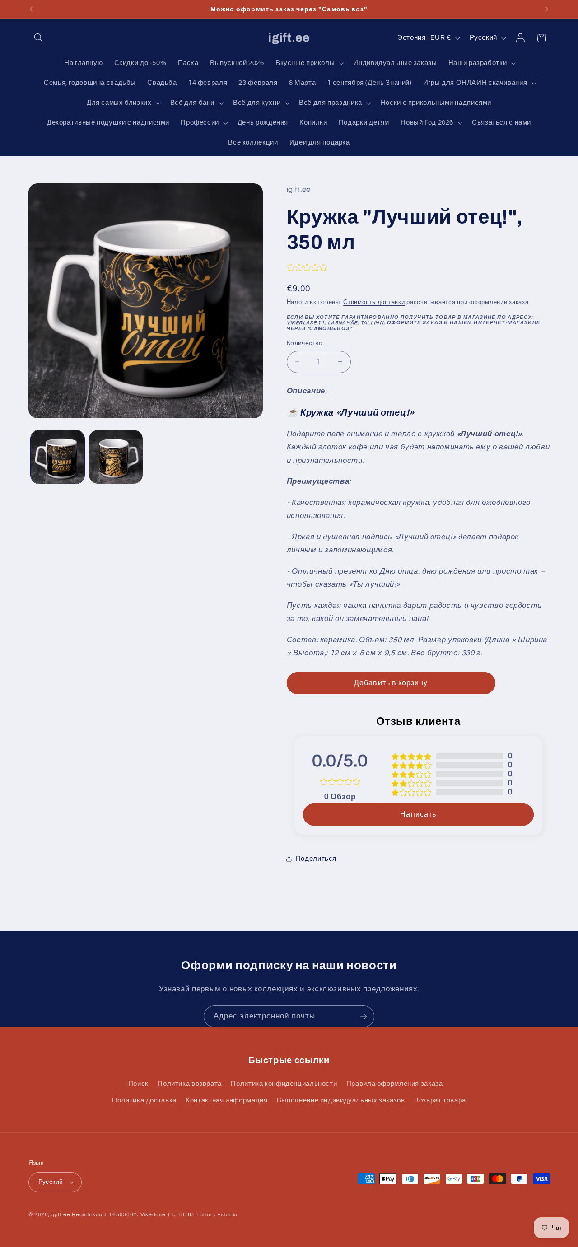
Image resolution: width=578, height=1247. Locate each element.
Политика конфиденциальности (284, 1083)
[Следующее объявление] (547, 9)
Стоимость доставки (374, 302)
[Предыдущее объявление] (31, 9)
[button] (38, 38)
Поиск (138, 1083)
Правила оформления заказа (394, 1083)
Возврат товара (440, 1100)
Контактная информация (226, 1100)
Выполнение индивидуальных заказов (341, 1100)
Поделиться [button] (316, 858)
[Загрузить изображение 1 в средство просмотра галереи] (57, 457)
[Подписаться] (363, 1016)
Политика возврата (190, 1083)
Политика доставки (144, 1100)
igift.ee (60, 1214)
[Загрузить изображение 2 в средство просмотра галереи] (116, 457)
